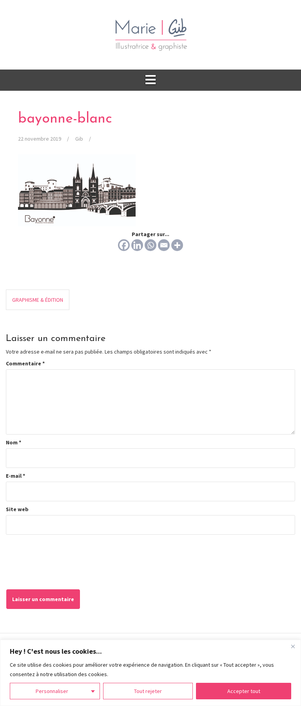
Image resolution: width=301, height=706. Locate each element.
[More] (177, 245)
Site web (17, 509)
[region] (150, 673)
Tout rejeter (148, 691)
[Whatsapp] (150, 245)
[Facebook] (124, 245)
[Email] (164, 245)
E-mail (15, 475)
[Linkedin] (137, 245)
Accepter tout (243, 691)
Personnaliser (52, 691)
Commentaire (25, 363)
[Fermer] (292, 646)
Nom (13, 442)
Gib (79, 138)
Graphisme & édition (37, 299)
